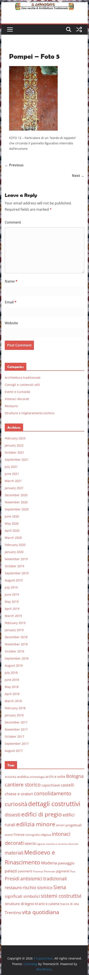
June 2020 (12, 516)
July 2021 (11, 467)
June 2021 (12, 474)
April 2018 (12, 694)
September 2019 (17, 573)
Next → (78, 175)
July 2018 (11, 673)
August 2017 (14, 751)
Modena (49, 862)
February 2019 (15, 623)
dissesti (12, 814)
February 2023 (15, 438)
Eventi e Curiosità (17, 392)
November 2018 (16, 644)
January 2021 (14, 488)
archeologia (37, 777)
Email (10, 302)
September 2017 (17, 744)
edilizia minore (35, 824)
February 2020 (15, 545)
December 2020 (16, 495)
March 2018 (13, 701)
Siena (59, 887)
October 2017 (14, 736)
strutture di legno (19, 903)
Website (11, 323)
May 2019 (12, 602)
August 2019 (14, 580)
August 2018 (14, 665)
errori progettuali (69, 825)
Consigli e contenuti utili (22, 385)
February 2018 (15, 708)
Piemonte (49, 871)
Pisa (72, 871)
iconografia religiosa (38, 835)
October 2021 (14, 452)
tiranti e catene (47, 903)
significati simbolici (22, 896)
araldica (23, 776)
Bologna (75, 776)
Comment (13, 222)
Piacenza (38, 871)
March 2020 (13, 538)
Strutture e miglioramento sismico (29, 413)
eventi (9, 835)
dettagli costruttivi (54, 803)
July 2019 (11, 587)
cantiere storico (23, 784)
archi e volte (55, 776)
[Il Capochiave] (44, 5)
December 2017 (16, 722)
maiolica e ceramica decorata (62, 843)
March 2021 (13, 481)
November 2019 (16, 559)
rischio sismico (37, 887)
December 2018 (16, 637)
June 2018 (12, 680)
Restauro (11, 406)
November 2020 (16, 502)
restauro (13, 887)
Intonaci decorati (17, 399)
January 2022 (14, 445)
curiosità (16, 804)
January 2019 (14, 630)
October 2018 (14, 651)
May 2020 (12, 523)
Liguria (41, 844)
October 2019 (14, 566)
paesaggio (66, 863)
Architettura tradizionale (22, 377)
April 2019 (12, 609)
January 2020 (14, 552)
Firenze (19, 834)
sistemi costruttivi (61, 896)
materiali (14, 853)
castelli (67, 785)
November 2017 (16, 729)
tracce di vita (69, 904)
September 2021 (17, 459)
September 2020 (17, 509)
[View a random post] (79, 29)
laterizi (30, 843)
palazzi (11, 870)
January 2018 (14, 715)
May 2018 (12, 687)
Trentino (13, 912)
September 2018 (17, 658)
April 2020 (12, 530)
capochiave (50, 785)
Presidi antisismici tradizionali (36, 878)
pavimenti (25, 871)
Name (11, 281)
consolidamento (52, 793)
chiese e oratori (19, 793)
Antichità (10, 777)
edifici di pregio (41, 814)
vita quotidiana (40, 912)
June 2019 (12, 594)
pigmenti (62, 871)
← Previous (14, 165)
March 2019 (13, 616)
